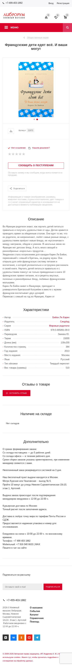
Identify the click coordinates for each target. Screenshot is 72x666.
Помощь (34, 621)
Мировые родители (59, 325)
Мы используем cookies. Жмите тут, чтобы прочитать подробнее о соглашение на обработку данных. (32, 657)
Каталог (34, 614)
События (35, 611)
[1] (10, 154)
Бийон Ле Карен (60, 317)
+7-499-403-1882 (14, 3)
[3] (17, 154)
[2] (13, 154)
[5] (24, 154)
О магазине (36, 607)
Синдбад (64, 321)
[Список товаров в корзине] (67, 18)
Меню (14, 27)
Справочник (37, 618)
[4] (20, 154)
